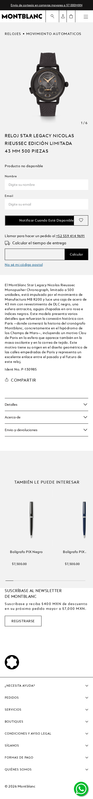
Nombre (11, 176)
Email (9, 196)
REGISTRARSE (23, 621)
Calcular (76, 254)
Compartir (23, 380)
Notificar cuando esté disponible (46, 220)
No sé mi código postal (24, 265)
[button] (9, 579)
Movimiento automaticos (54, 34)
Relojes (13, 34)
